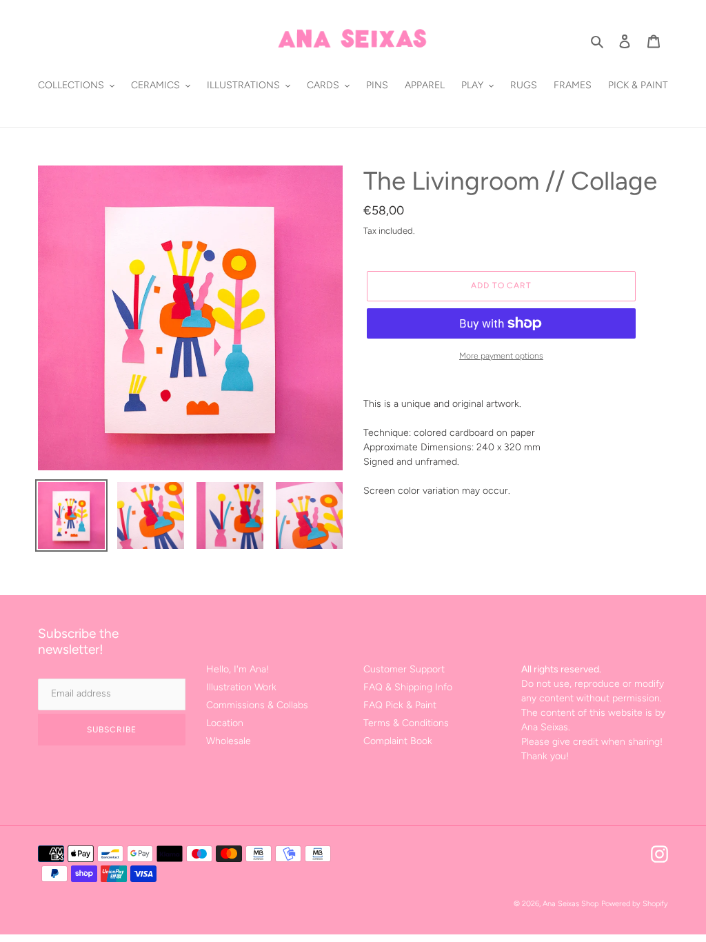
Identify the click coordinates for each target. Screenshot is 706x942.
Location (224, 723)
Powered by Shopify (634, 903)
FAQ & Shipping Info (407, 687)
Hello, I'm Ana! (237, 669)
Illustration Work (241, 687)
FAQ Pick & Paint (399, 705)
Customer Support (404, 669)
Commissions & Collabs (257, 705)
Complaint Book (397, 741)
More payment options (501, 356)
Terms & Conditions (406, 723)
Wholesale (228, 741)
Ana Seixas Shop (570, 903)
